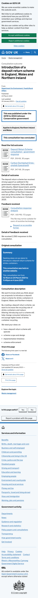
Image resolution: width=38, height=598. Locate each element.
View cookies (19, 46)
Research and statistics (11, 526)
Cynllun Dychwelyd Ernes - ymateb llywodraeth (23, 164)
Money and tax (8, 488)
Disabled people (8, 464)
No (33, 410)
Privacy (10, 551)
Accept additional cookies (19, 35)
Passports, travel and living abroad (16, 492)
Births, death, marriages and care (15, 444)
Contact (26, 554)
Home (4, 58)
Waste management (15, 58)
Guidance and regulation (12, 521)
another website (10, 271)
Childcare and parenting (12, 452)
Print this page (10, 380)
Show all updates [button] (7, 370)
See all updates (21, 101)
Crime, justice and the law (12, 460)
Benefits (5, 440)
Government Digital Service (13, 563)
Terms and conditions (10, 557)
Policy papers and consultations (15, 530)
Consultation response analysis (21, 209)
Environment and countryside (14, 480)
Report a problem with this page (19, 418)
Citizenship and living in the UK (14, 456)
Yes (24, 410)
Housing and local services (13, 484)
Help (4, 551)
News (4, 517)
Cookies (19, 551)
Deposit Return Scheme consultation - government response (23, 152)
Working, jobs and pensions (13, 500)
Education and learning (11, 472)
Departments (7, 513)
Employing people (9, 476)
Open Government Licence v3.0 (15, 574)
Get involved (7, 542)
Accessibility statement (11, 554)
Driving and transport (10, 468)
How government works (11, 538)
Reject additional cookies (19, 41)
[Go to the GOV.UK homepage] (10, 52)
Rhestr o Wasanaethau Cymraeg (15, 560)
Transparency (7, 534)
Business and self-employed (13, 448)
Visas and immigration (11, 496)
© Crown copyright (19, 593)
